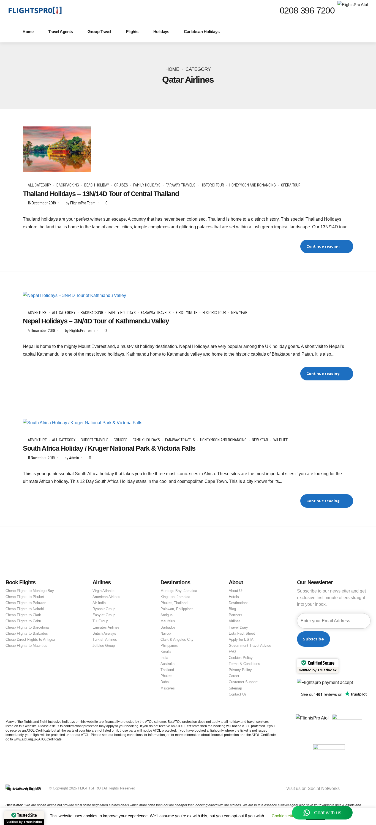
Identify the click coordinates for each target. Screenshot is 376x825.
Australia (167, 664)
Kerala (165, 652)
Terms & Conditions (244, 664)
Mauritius (167, 621)
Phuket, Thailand (173, 603)
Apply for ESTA (241, 639)
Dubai (165, 682)
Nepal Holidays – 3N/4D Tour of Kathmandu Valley (96, 321)
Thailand (167, 670)
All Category (39, 184)
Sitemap (235, 688)
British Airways (104, 633)
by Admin (72, 457)
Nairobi (165, 633)
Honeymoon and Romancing (252, 184)
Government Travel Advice (250, 645)
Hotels (234, 597)
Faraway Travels (180, 184)
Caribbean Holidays (201, 31)
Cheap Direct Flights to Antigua (30, 639)
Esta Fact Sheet (242, 633)
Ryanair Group (103, 609)
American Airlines (106, 597)
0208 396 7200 (307, 10)
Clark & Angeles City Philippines (177, 642)
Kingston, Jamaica (175, 597)
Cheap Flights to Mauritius (26, 645)
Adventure (37, 312)
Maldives (167, 688)
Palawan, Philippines (177, 609)
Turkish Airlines (104, 639)
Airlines (235, 621)
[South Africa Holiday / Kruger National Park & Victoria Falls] (188, 423)
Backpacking (67, 184)
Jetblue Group (103, 645)
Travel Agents (60, 31)
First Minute (186, 312)
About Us (236, 591)
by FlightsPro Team (81, 202)
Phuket (166, 676)
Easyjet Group (103, 615)
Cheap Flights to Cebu (23, 621)
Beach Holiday (96, 184)
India (164, 658)
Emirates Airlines (105, 627)
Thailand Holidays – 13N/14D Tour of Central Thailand (101, 194)
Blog (232, 609)
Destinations (239, 603)
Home (28, 31)
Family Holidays (146, 184)
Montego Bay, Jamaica (178, 591)
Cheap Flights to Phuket (25, 597)
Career (234, 676)
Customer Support (243, 682)
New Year (239, 312)
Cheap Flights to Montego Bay (30, 591)
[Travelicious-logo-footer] (23, 789)
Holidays (161, 31)
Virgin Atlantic (103, 591)
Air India (99, 603)
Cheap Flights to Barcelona (27, 627)
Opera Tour (291, 184)
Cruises (121, 184)
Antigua (166, 615)
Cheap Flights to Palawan (26, 603)
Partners (235, 615)
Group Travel (99, 31)
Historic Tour (212, 184)
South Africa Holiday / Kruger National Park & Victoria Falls (109, 448)
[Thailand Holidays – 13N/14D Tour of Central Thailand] (188, 149)
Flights (132, 31)
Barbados (168, 627)
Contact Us (238, 694)
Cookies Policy (241, 658)
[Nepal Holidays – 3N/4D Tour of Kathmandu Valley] (188, 295)
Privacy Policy (240, 670)
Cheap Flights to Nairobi (25, 609)
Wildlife (280, 439)
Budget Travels (94, 439)
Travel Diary (238, 627)
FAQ (232, 652)
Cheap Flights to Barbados (27, 633)
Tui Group (100, 621)
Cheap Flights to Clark (23, 615)
